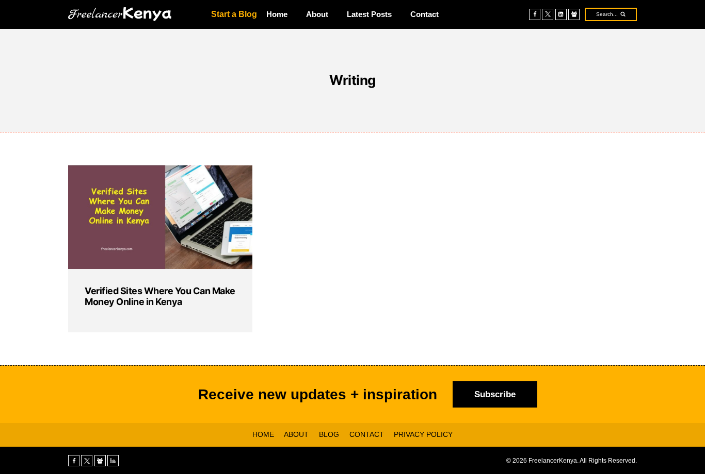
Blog (329, 434)
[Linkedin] (561, 14)
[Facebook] (534, 14)
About (317, 14)
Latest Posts (369, 14)
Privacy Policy (423, 434)
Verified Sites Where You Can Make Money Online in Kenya (160, 296)
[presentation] (160, 217)
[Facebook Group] (574, 14)
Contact (424, 14)
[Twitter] (547, 14)
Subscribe (495, 394)
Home (276, 14)
